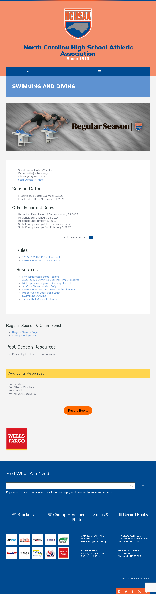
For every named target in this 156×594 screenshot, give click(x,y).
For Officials (16, 390)
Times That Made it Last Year (39, 299)
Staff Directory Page (30, 179)
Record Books (78, 410)
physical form (74, 492)
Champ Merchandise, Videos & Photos (80, 517)
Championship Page (24, 335)
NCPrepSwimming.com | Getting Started (46, 283)
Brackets (25, 514)
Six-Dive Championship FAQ (39, 286)
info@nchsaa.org (97, 541)
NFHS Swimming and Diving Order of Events (49, 289)
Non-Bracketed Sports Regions (40, 276)
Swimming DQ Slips (34, 295)
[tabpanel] (78, 275)
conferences (105, 492)
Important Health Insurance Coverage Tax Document (135, 578)
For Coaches (16, 384)
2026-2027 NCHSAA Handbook (41, 257)
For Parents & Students (22, 393)
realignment (90, 492)
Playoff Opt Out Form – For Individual (34, 354)
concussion (59, 492)
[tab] (74, 237)
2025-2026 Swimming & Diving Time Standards (50, 279)
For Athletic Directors (21, 387)
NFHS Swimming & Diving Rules (41, 260)
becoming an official (40, 492)
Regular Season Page (25, 332)
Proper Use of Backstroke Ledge (41, 292)
